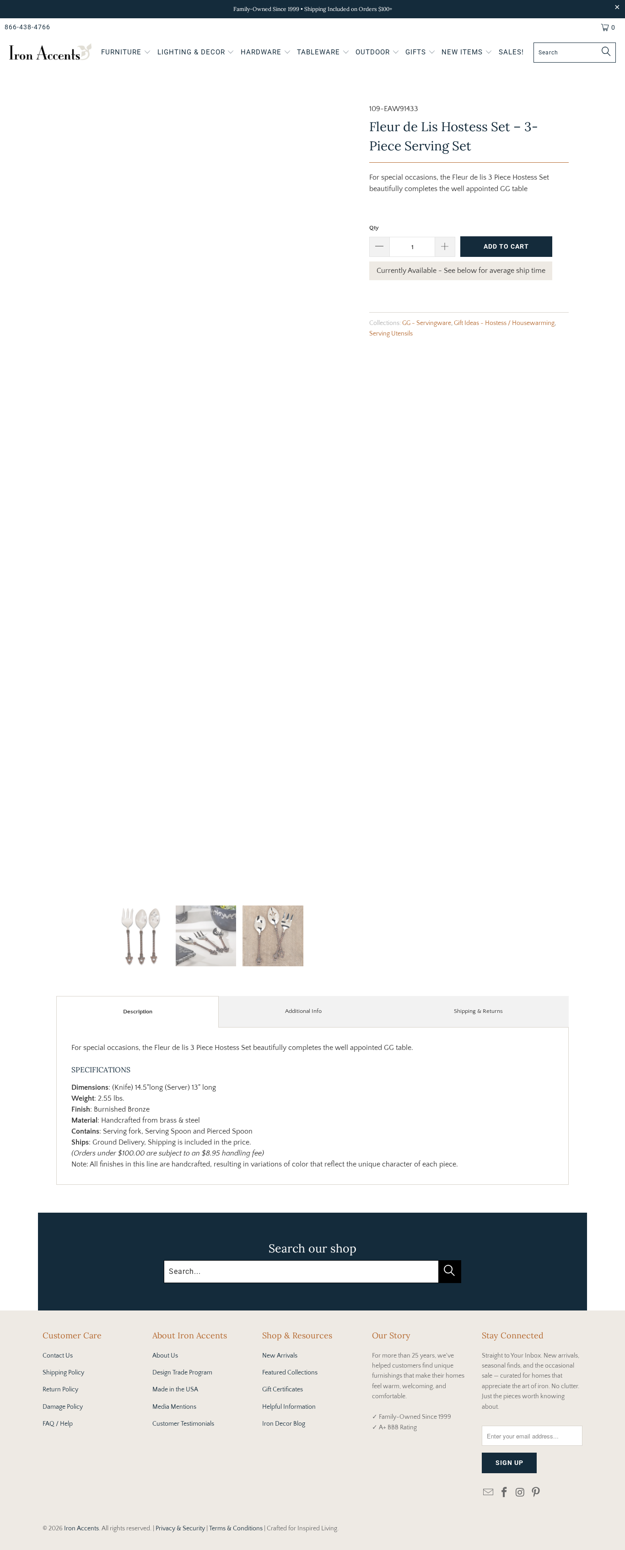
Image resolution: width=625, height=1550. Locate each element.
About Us (165, 1355)
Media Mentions (174, 1407)
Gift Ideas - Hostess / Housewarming (504, 323)
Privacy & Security (180, 1528)
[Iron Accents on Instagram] (520, 1493)
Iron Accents (81, 1528)
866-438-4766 (27, 27)
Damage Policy (63, 1407)
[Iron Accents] (50, 53)
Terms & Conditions (236, 1528)
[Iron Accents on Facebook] (505, 1493)
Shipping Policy (63, 1372)
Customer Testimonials (183, 1423)
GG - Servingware (426, 323)
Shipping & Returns (478, 1011)
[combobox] (574, 53)
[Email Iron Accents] (489, 1493)
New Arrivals (279, 1355)
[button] (126, 53)
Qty (374, 227)
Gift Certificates (282, 1389)
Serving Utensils (391, 333)
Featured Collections (290, 1372)
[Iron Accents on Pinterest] (536, 1493)
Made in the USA (175, 1389)
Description (137, 1011)
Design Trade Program (182, 1372)
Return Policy (60, 1389)
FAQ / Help (58, 1423)
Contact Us (58, 1355)
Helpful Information (289, 1407)
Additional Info (303, 1011)
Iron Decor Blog (283, 1423)
